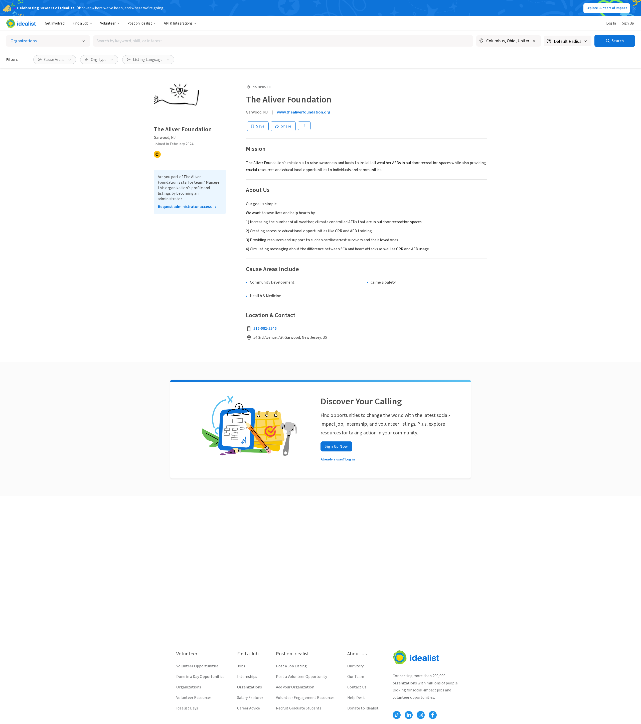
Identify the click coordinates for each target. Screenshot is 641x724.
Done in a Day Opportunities (200, 676)
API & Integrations (178, 23)
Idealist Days (187, 708)
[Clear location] (534, 41)
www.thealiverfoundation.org (303, 112)
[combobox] (283, 41)
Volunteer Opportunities (197, 666)
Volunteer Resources (194, 697)
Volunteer (108, 23)
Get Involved (55, 23)
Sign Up (628, 23)
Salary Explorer (250, 697)
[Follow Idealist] (397, 715)
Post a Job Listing (291, 666)
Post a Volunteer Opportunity (301, 676)
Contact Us (356, 687)
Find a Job (80, 23)
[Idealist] (21, 23)
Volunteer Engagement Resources (305, 697)
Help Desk (356, 697)
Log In (611, 23)
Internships (247, 676)
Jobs (241, 666)
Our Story (355, 666)
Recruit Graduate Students (298, 708)
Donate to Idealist (363, 708)
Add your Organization (295, 687)
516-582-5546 (264, 328)
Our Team (355, 676)
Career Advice (248, 708)
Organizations (188, 687)
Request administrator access (185, 206)
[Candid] (157, 154)
